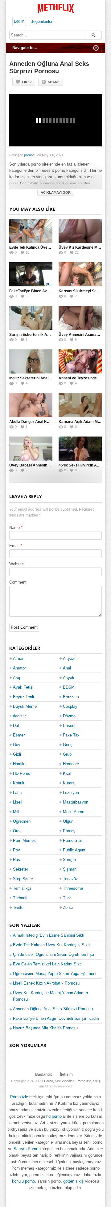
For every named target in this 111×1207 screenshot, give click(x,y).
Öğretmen (22, 821)
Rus (16, 859)
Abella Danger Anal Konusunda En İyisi (43, 422)
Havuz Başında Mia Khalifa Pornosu (45, 1028)
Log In (19, 21)
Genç (67, 744)
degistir (19, 716)
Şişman (69, 869)
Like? (27, 82)
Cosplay (70, 706)
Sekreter (20, 869)
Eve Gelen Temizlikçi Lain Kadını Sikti (47, 964)
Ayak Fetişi (23, 687)
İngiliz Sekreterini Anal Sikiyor (35, 378)
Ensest (69, 725)
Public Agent (74, 850)
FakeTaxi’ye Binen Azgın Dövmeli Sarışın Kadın (50, 291)
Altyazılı (70, 658)
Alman (18, 658)
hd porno (54, 1116)
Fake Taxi (71, 735)
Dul (16, 725)
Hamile (19, 764)
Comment (18, 582)
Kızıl (67, 773)
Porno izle (19, 1097)
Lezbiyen (71, 792)
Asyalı (68, 677)
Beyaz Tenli (23, 696)
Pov (16, 850)
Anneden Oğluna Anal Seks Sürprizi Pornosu (53, 1009)
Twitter (19, 907)
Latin (17, 792)
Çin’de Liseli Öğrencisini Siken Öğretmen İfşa (53, 954)
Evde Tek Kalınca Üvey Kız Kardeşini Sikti (46, 247)
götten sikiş (73, 1181)
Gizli (17, 754)
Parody (69, 831)
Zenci (68, 907)
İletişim (66, 1074)
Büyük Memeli (26, 706)
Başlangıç (44, 1074)
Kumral (69, 783)
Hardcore (71, 764)
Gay (16, 744)
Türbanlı (20, 898)
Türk (67, 898)
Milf (16, 811)
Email (14, 545)
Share (54, 82)
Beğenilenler (41, 21)
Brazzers (71, 696)
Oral (16, 831)
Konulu (19, 783)
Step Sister (23, 878)
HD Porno (21, 773)
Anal (67, 668)
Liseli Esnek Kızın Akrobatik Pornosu (46, 983)
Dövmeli (70, 716)
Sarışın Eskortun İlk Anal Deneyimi (39, 334)
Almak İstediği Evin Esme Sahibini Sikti (48, 935)
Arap (17, 677)
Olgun (68, 821)
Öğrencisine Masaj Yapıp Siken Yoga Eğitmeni (54, 973)
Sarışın (69, 859)
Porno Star (72, 840)
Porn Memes (24, 840)
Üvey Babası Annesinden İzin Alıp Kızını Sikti (48, 465)
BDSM (69, 687)
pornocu (30, 155)
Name (14, 527)
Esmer (19, 735)
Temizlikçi (22, 888)
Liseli (17, 802)
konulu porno (23, 1181)
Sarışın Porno (26, 1148)
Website (16, 564)
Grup (67, 754)
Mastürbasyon (75, 802)
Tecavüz (70, 878)
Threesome (73, 888)
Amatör (19, 668)
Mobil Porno (73, 811)
